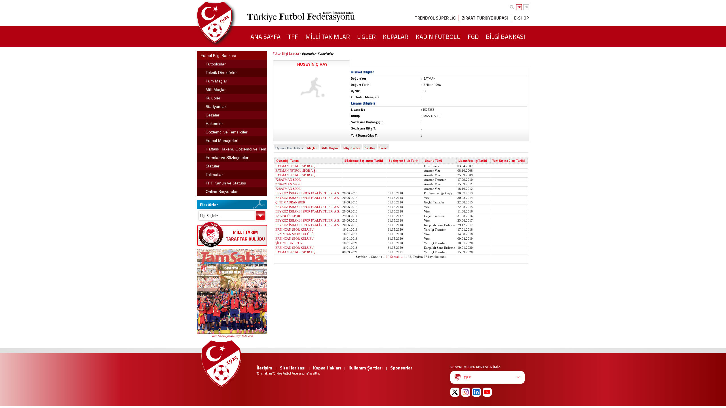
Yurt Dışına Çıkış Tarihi (508, 160)
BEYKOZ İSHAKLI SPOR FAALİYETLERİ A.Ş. (307, 193)
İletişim (264, 367)
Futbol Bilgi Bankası (286, 53)
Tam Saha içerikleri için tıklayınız (232, 336)
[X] (454, 392)
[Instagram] (465, 392)
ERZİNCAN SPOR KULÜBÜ (294, 229)
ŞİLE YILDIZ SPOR (288, 243)
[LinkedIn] (476, 392)
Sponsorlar (401, 367)
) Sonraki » (395, 256)
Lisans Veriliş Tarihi (472, 160)
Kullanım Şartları (366, 367)
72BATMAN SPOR (288, 179)
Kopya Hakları (327, 367)
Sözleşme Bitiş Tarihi (404, 160)
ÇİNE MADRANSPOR (290, 202)
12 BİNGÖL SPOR (287, 216)
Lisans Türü (433, 160)
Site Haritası (292, 367)
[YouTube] (487, 392)
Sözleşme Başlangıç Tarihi (363, 160)
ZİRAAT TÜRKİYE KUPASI (485, 18)
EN (526, 7)
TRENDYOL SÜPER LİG (435, 18)
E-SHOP (521, 18)
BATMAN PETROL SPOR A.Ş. (295, 166)
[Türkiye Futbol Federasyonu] (224, 22)
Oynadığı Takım (287, 160)
